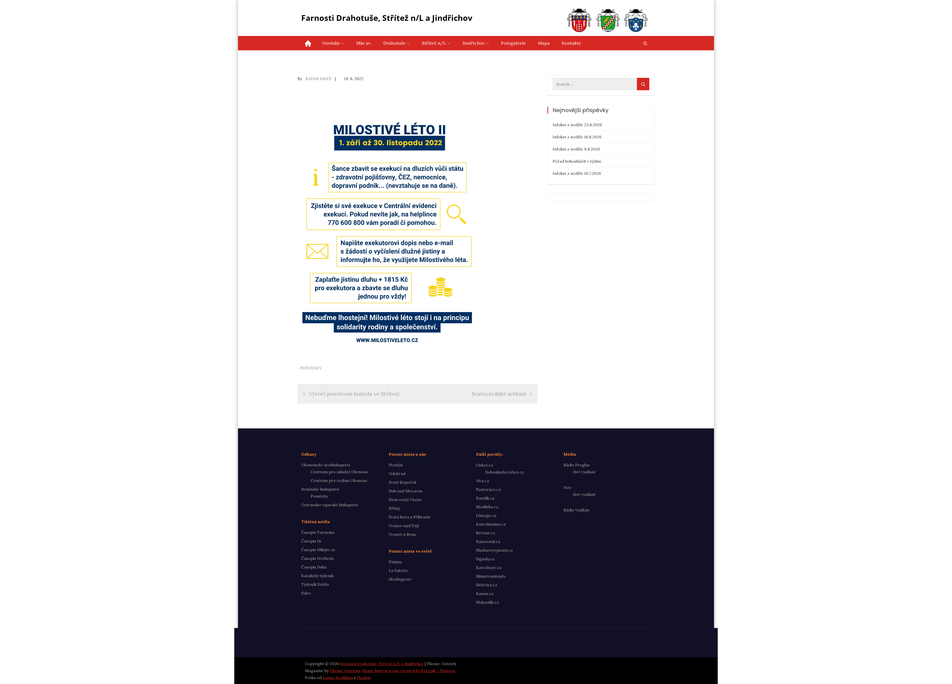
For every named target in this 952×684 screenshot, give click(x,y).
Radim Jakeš (318, 78)
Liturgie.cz (486, 515)
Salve (306, 593)
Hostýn (396, 464)
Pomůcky (319, 496)
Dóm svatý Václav (405, 499)
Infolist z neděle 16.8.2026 (577, 136)
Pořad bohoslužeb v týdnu (577, 161)
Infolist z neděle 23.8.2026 (577, 124)
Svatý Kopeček (402, 482)
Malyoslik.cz (487, 602)
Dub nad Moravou (405, 490)
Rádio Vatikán (576, 509)
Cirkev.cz (484, 465)
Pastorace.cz (488, 489)
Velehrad (397, 473)
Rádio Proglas (577, 464)
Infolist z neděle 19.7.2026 (577, 173)
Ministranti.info (491, 576)
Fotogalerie (513, 43)
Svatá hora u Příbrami (409, 516)
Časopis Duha (314, 567)
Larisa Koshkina (338, 677)
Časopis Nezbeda (317, 558)
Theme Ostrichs (345, 670)
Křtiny (394, 508)
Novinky (331, 43)
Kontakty (571, 43)
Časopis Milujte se (318, 549)
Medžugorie (400, 579)
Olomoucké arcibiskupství (325, 464)
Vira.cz (482, 480)
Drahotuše (394, 43)
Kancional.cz (488, 541)
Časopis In (311, 540)
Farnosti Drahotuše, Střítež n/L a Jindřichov (386, 17)
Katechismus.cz (491, 524)
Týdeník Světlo (315, 584)
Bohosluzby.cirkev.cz (504, 472)
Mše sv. (363, 43)
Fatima (395, 561)
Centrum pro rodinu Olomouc (339, 480)
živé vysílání (584, 471)
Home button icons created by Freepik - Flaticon (408, 670)
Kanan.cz (485, 593)
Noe (567, 487)
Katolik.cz (485, 498)
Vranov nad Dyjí (404, 525)
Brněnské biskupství (320, 489)
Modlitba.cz (487, 506)
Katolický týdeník (317, 575)
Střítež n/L (434, 43)
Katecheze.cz (489, 567)
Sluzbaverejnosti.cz (494, 550)
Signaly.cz (485, 558)
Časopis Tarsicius (317, 532)
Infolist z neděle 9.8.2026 (576, 149)
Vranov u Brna (402, 534)
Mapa (544, 43)
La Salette (398, 570)
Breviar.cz (485, 532)
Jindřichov (473, 43)
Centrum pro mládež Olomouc (340, 471)
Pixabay (364, 677)
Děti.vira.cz (486, 584)
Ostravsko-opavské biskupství (329, 504)
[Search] (643, 84)
